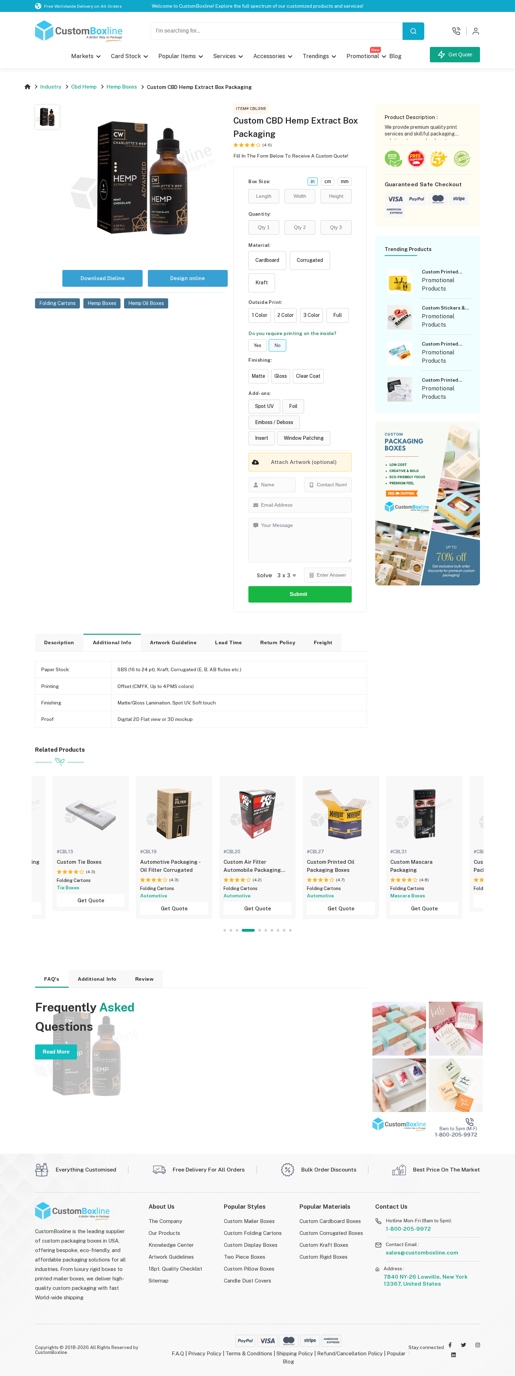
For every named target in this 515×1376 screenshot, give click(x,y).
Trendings (316, 56)
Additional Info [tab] (112, 642)
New (375, 50)
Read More (56, 1052)
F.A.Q (178, 1353)
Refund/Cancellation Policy (350, 1353)
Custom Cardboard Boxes (330, 1221)
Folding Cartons (74, 880)
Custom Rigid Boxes (324, 1257)
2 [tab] (230, 930)
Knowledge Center (171, 1245)
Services (224, 56)
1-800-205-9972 (408, 1228)
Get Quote (459, 54)
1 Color (259, 315)
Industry (50, 87)
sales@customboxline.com (422, 1252)
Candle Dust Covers (247, 1281)
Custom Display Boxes (250, 1245)
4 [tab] (248, 930)
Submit (300, 594)
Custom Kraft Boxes (324, 1245)
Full (337, 315)
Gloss (280, 376)
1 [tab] (225, 930)
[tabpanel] (257, 847)
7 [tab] (271, 930)
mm (345, 181)
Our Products (164, 1233)
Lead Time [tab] (228, 642)
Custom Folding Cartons (253, 1233)
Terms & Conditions (249, 1353)
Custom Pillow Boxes (249, 1269)
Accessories (269, 56)
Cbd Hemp (84, 87)
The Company (165, 1221)
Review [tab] (144, 979)
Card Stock (126, 56)
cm (327, 181)
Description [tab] (59, 642)
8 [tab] (278, 930)
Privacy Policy (204, 1353)
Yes (257, 345)
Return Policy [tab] (277, 642)
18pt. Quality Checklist (175, 1269)
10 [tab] (290, 930)
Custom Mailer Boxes (249, 1221)
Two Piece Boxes (244, 1257)
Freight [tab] (323, 642)
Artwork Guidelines (171, 1257)
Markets (82, 56)
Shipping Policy (294, 1353)
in (313, 181)
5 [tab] (259, 930)
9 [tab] (284, 930)
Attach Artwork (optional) (304, 462)
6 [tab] (266, 930)
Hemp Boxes (122, 87)
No (278, 345)
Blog (395, 56)
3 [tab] (237, 930)
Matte (258, 376)
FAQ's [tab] (51, 979)
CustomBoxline (51, 1352)
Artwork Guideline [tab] (173, 642)
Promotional (362, 54)
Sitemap (159, 1281)
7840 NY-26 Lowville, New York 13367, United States (426, 1280)
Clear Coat (308, 376)
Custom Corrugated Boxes (331, 1233)
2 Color (285, 315)
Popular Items (177, 56)
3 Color (311, 315)
